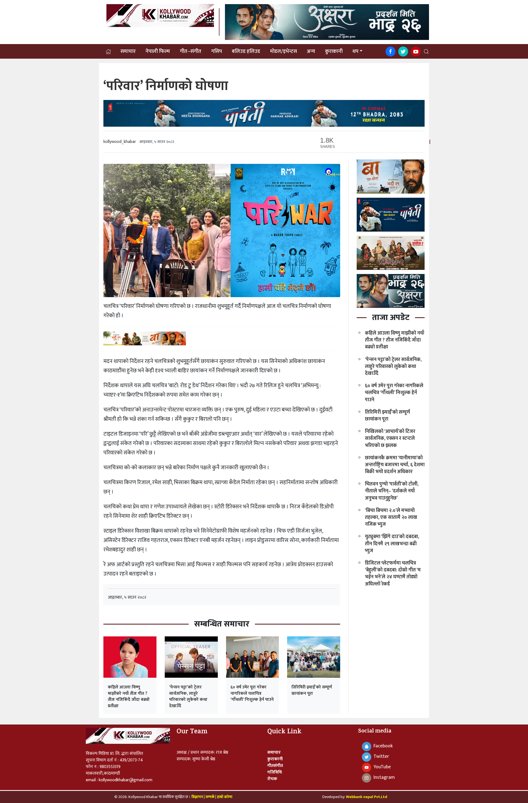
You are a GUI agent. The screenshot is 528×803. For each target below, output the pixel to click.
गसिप (216, 51)
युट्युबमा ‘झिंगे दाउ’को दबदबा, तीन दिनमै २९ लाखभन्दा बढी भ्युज (392, 544)
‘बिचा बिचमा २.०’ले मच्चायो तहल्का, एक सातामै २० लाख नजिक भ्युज (391, 517)
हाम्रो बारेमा (224, 797)
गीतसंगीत (275, 765)
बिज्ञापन (197, 797)
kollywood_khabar (119, 141)
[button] (426, 51)
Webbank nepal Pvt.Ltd (366, 797)
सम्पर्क (210, 797)
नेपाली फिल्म (157, 51)
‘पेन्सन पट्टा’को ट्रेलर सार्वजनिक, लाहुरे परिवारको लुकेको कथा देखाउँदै (188, 696)
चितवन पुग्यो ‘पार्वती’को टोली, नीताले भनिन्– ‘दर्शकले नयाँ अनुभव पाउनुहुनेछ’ (392, 491)
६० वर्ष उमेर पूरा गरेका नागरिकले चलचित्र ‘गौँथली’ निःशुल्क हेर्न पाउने (252, 693)
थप (355, 51)
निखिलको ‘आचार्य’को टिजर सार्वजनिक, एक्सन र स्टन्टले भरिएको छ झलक (390, 438)
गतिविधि (274, 772)
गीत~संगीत (190, 51)
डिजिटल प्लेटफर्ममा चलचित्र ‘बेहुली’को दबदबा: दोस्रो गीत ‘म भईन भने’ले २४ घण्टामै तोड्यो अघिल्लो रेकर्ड (393, 573)
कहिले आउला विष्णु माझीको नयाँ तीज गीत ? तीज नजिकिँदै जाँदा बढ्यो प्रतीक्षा (129, 696)
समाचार (128, 51)
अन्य (311, 51)
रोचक (272, 779)
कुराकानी (334, 51)
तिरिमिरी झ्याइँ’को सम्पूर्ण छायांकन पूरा (312, 690)
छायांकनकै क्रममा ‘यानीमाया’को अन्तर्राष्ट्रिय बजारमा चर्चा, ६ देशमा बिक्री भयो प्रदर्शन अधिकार (395, 465)
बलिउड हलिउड (246, 51)
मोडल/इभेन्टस (283, 51)
